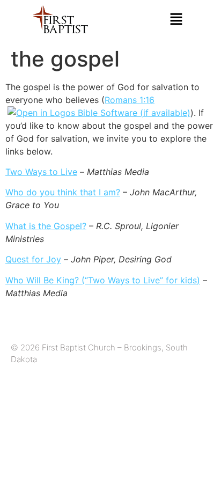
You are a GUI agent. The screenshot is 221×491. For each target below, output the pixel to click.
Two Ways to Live (41, 171)
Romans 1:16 (129, 99)
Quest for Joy (33, 259)
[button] (176, 19)
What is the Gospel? (45, 226)
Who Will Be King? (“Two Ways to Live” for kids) (102, 280)
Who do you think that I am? (62, 192)
